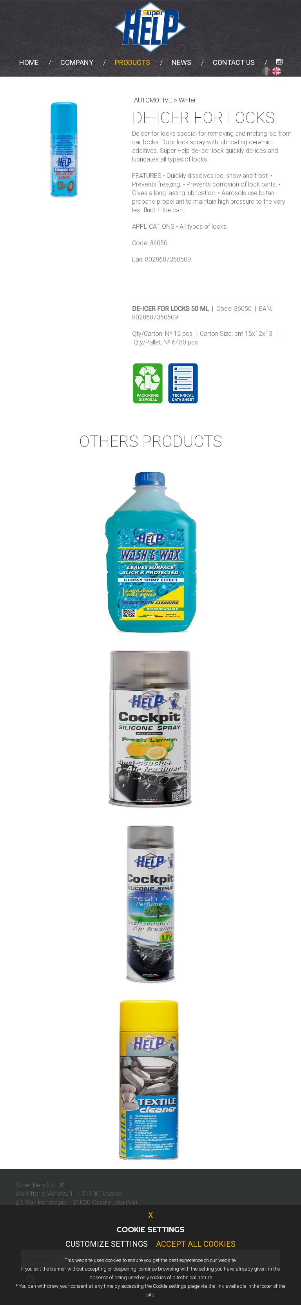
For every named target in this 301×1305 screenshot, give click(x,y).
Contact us (234, 62)
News (181, 62)
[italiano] (266, 71)
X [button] (150, 1215)
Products (132, 62)
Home (29, 62)
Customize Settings (106, 1244)
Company (76, 62)
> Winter (185, 100)
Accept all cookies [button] (196, 1244)
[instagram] (279, 62)
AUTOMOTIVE (153, 100)
